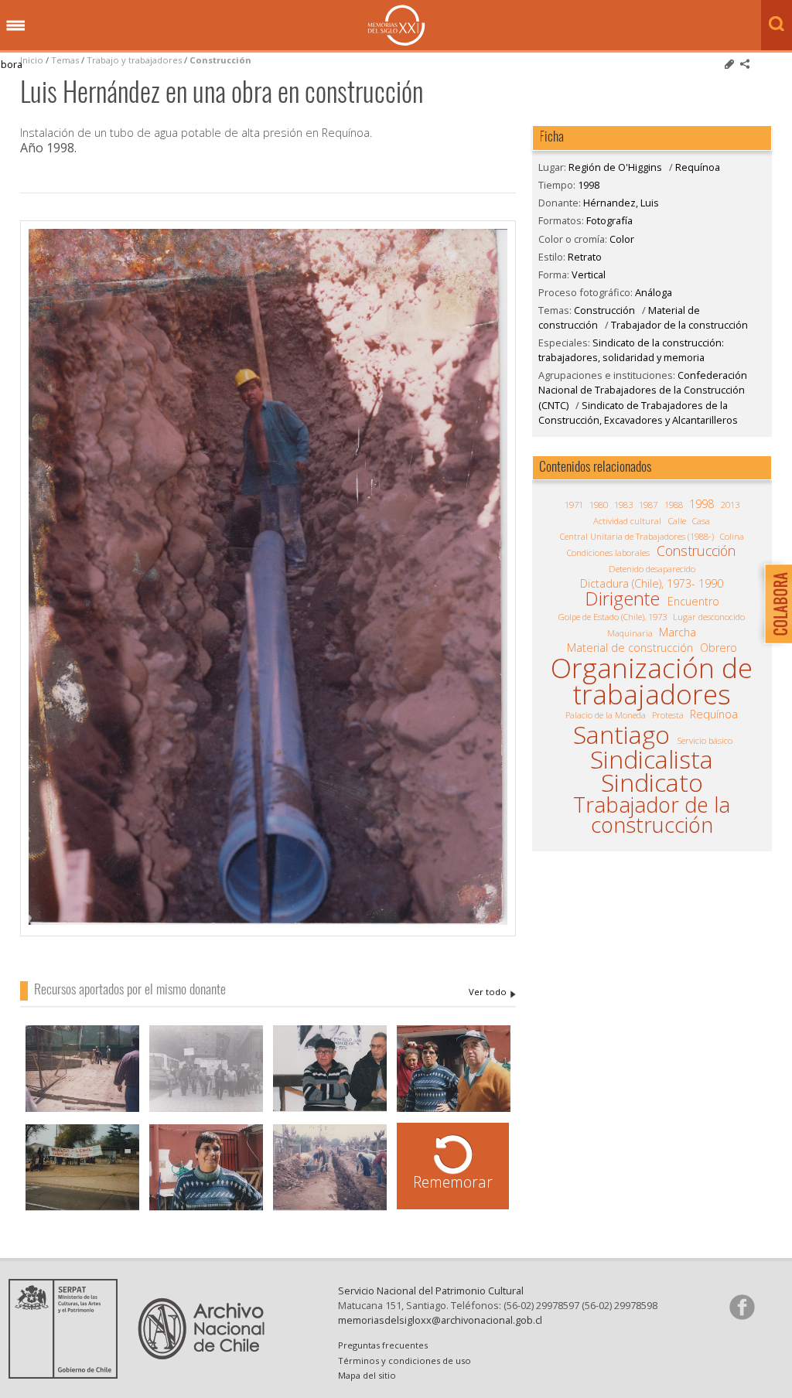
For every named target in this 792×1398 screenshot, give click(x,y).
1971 (574, 504)
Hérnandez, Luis (492, 992)
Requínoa (697, 167)
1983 (623, 504)
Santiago (621, 734)
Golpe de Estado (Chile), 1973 (612, 616)
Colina (732, 536)
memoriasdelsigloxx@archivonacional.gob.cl (440, 1320)
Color (621, 239)
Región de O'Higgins (615, 167)
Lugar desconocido (709, 616)
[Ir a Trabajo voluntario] (330, 1169)
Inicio (31, 60)
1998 (588, 185)
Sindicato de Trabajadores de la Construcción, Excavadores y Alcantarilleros (638, 412)
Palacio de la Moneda (605, 715)
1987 (648, 504)
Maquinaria (630, 633)
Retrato (585, 257)
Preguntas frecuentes (383, 1345)
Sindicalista (651, 759)
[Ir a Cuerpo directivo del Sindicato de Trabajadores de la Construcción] (453, 1070)
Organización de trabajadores (652, 681)
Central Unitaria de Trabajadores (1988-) (637, 536)
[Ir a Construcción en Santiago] (82, 1070)
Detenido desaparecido (652, 569)
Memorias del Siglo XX (396, 25)
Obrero (718, 648)
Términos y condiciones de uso (404, 1360)
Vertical (589, 274)
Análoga (653, 292)
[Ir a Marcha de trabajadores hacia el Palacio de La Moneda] (206, 1070)
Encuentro (693, 602)
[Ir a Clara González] (206, 1169)
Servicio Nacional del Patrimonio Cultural (431, 1290)
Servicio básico (705, 740)
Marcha (677, 632)
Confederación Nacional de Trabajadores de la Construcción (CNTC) (642, 389)
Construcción (220, 60)
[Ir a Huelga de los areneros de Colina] (82, 1169)
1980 (598, 504)
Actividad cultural (627, 521)
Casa (701, 521)
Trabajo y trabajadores (134, 60)
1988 (673, 504)
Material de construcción (630, 648)
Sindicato (652, 782)
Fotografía (609, 220)
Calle (677, 521)
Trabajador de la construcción (679, 325)
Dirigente (622, 598)
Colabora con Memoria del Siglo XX (774, 603)
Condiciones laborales (608, 552)
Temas (65, 60)
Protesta (668, 715)
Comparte (745, 64)
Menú (15, 26)
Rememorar (453, 1181)
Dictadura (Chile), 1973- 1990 (651, 584)
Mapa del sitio (367, 1375)
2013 (730, 504)
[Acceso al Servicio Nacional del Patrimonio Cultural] (68, 1374)
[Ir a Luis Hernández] (330, 1070)
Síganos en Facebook (741, 1306)
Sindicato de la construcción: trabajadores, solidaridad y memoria (631, 350)
